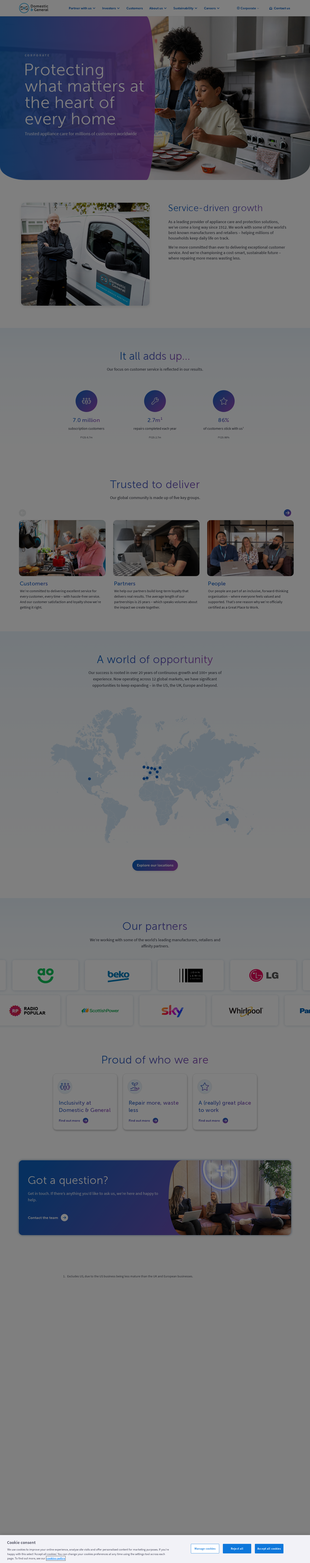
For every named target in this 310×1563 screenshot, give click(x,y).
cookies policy (56, 1558)
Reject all (237, 1549)
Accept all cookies (269, 1549)
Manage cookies (205, 1549)
